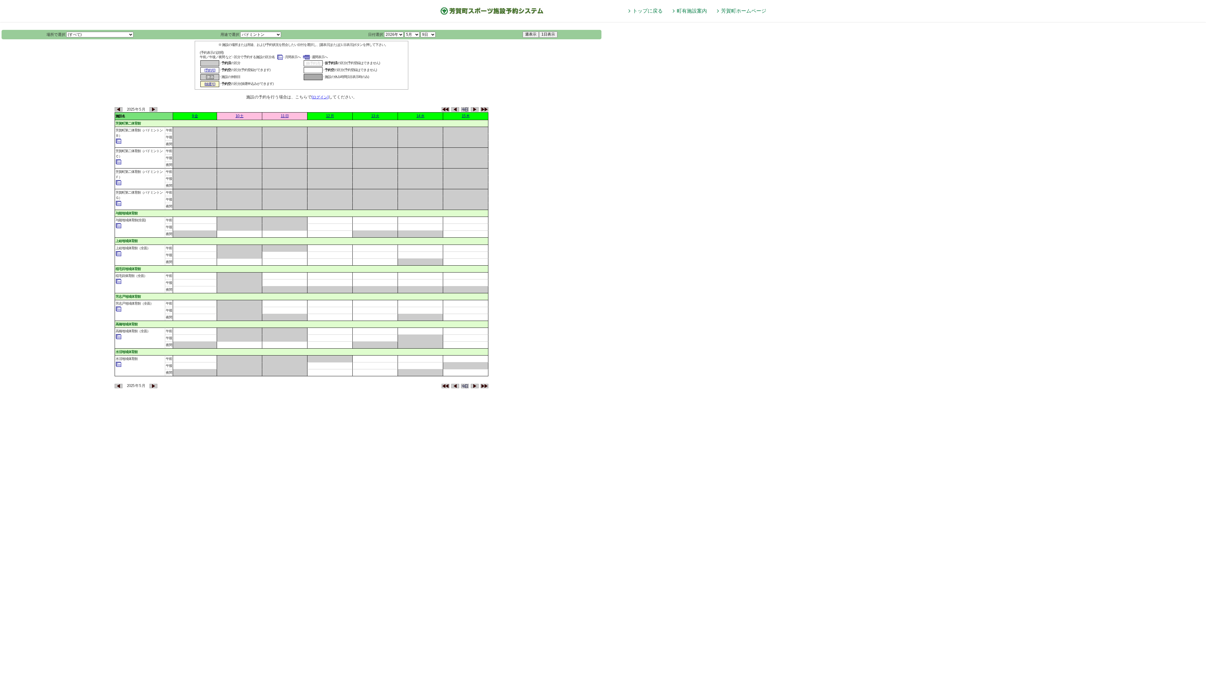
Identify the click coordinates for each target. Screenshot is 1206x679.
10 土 (239, 116)
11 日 (285, 116)
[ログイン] (320, 97)
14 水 (420, 116)
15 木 (466, 116)
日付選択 (375, 34)
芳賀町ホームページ (743, 11)
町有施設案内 (692, 11)
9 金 (195, 116)
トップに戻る (648, 11)
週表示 (530, 34)
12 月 (330, 116)
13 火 (375, 116)
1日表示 (548, 34)
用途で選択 (229, 34)
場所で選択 (55, 34)
